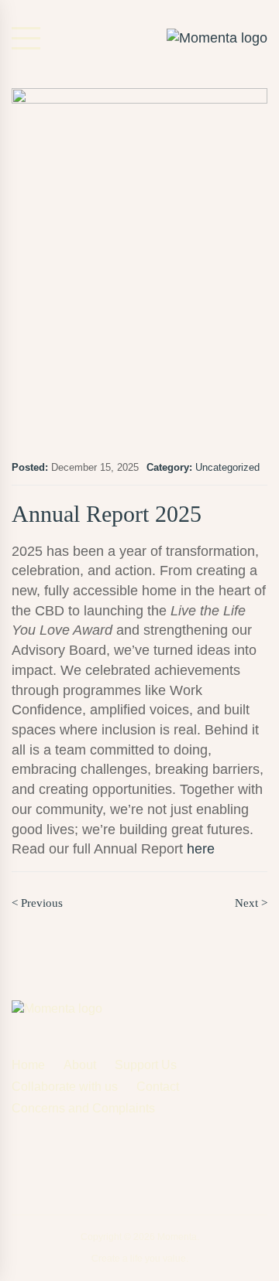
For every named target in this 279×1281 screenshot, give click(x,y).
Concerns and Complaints (83, 1108)
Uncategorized (227, 467)
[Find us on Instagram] (55, 1159)
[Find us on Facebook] (18, 1156)
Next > (251, 903)
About (80, 1064)
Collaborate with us (65, 1086)
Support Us (146, 1064)
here (201, 849)
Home (28, 1064)
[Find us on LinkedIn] (93, 1159)
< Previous (37, 903)
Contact (157, 1086)
